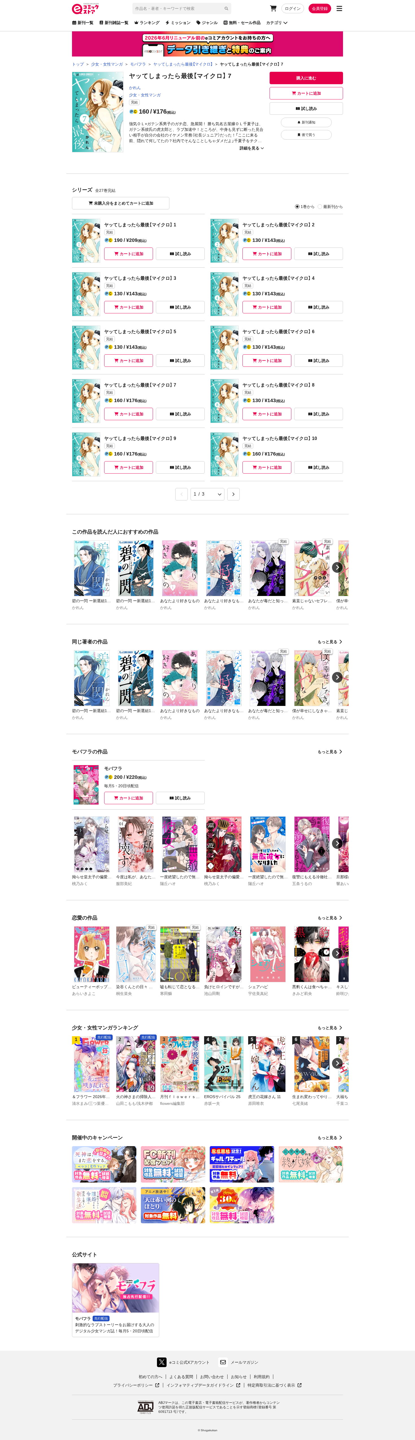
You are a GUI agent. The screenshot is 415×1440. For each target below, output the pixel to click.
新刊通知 (308, 122)
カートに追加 (309, 93)
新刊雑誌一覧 (116, 22)
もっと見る (327, 641)
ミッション (181, 22)
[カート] (273, 8)
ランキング (150, 22)
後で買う (308, 135)
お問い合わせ (212, 1376)
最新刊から (333, 206)
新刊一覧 (85, 22)
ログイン (293, 8)
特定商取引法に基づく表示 (275, 1385)
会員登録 (320, 8)
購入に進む (306, 78)
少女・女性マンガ (145, 95)
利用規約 (262, 1376)
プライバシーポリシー (136, 1385)
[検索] (226, 8)
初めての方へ (150, 1376)
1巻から (308, 206)
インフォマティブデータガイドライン (200, 1385)
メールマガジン (244, 1362)
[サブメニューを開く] (339, 8)
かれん (135, 87)
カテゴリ (274, 22)
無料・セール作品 (245, 22)
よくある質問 (181, 1376)
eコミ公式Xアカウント (185, 1363)
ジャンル (210, 22)
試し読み (309, 108)
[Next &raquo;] (233, 494)
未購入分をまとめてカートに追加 (123, 203)
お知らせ (239, 1376)
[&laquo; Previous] (181, 494)
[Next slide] (337, 567)
